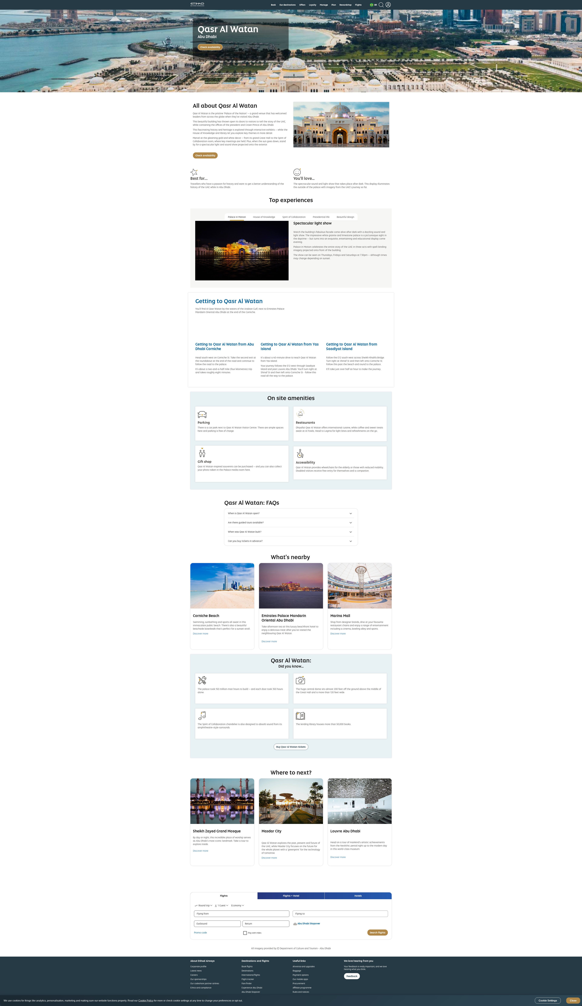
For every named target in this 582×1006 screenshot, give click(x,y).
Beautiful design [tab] (345, 217)
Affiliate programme (302, 987)
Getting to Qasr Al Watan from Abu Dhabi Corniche (224, 346)
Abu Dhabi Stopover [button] (309, 923)
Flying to (300, 913)
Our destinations (287, 4)
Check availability (210, 47)
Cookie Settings (548, 1000)
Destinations (247, 970)
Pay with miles (254, 932)
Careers (194, 974)
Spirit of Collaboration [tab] (294, 217)
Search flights (377, 932)
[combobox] (204, 905)
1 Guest (222, 905)
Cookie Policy (145, 1000)
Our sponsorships (198, 979)
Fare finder (247, 983)
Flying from (203, 913)
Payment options (301, 974)
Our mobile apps (300, 979)
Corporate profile (198, 966)
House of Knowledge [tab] (264, 217)
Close (573, 1000)
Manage (324, 4)
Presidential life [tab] (321, 217)
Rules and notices (301, 991)
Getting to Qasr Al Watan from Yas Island (290, 346)
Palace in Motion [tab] (237, 217)
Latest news (196, 970)
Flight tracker (248, 979)
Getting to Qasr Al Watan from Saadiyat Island (351, 346)
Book (273, 4)
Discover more (200, 633)
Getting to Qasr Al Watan (229, 301)
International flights (251, 974)
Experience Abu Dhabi (252, 987)
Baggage (297, 970)
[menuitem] (273, 5)
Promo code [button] (200, 932)
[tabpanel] (291, 253)
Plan (333, 4)
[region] (291, 1000)
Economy (236, 905)
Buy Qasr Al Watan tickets (291, 746)
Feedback (351, 976)
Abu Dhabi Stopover (251, 991)
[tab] (223, 895)
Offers (302, 4)
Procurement (299, 983)
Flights (358, 4)
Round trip (204, 905)
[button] (373, 5)
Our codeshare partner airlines (204, 983)
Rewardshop (345, 4)
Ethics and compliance (200, 987)
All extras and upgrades (304, 966)
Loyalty (312, 4)
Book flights (247, 966)
